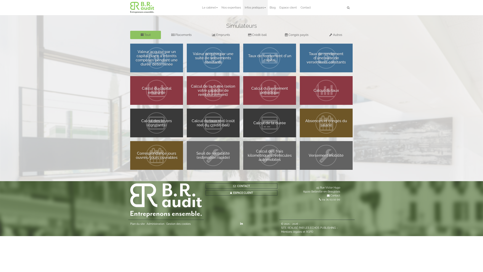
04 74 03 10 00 (331, 199)
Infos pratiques (254, 7)
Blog (273, 7)
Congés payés (298, 35)
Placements (183, 35)
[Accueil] (166, 200)
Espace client (288, 7)
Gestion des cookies (178, 223)
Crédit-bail (259, 35)
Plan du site (137, 223)
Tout (147, 35)
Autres (337, 35)
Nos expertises (231, 7)
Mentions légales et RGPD (297, 231)
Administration (155, 223)
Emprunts (222, 35)
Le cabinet (209, 7)
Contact (306, 7)
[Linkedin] (241, 223)
